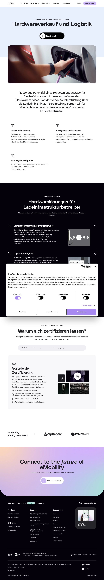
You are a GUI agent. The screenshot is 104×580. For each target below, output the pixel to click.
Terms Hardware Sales (15, 564)
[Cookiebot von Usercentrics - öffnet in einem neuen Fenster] (82, 266)
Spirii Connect (82, 554)
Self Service (92, 554)
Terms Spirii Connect (30, 564)
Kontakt (41, 503)
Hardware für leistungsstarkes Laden (39, 525)
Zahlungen (33, 541)
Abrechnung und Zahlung (38, 514)
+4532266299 (38, 555)
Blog (54, 514)
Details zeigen (87, 305)
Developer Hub (57, 534)
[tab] (32, 348)
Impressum (11, 570)
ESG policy (21, 567)
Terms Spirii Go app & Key (63, 564)
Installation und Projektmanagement (36, 530)
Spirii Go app (12, 530)
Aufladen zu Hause (14, 526)
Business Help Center (59, 527)
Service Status (57, 541)
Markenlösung (34, 534)
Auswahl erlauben (52, 312)
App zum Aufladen (13, 517)
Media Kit (55, 537)
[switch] (40, 298)
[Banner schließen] (95, 266)
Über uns (11, 503)
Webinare (56, 517)
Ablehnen (22, 312)
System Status (91, 575)
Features (55, 520)
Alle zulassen (81, 312)
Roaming (33, 537)
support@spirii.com (51, 555)
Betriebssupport (35, 517)
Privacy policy (12, 567)
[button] (24, 3)
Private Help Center (59, 530)
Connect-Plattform (13, 514)
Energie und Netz (35, 520)
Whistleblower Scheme (45, 564)
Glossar (55, 524)
